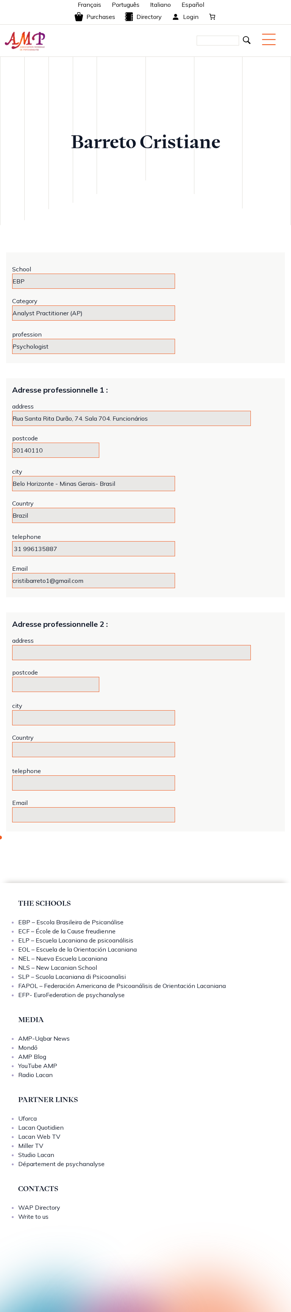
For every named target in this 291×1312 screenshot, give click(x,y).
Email (20, 568)
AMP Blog (32, 1056)
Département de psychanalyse (61, 1164)
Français (89, 4)
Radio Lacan (35, 1075)
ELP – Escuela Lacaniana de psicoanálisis (75, 940)
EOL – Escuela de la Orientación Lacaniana (77, 949)
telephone (26, 536)
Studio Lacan (36, 1155)
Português (125, 4)
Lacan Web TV (39, 1136)
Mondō (28, 1047)
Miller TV (30, 1145)
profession (27, 334)
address (23, 406)
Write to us (33, 1216)
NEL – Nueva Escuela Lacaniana (62, 958)
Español (192, 4)
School (21, 269)
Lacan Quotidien (41, 1127)
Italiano (160, 4)
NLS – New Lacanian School (57, 967)
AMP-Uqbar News (44, 1038)
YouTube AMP (37, 1065)
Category (25, 301)
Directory (149, 16)
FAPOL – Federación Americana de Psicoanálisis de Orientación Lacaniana (122, 985)
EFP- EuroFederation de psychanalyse (71, 995)
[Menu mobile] (268, 39)
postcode (25, 438)
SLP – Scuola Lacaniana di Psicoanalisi (72, 976)
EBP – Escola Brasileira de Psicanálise (71, 922)
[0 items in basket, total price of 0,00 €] (212, 16)
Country (23, 503)
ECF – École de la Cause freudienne (67, 931)
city (17, 471)
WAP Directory (39, 1207)
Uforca (27, 1118)
